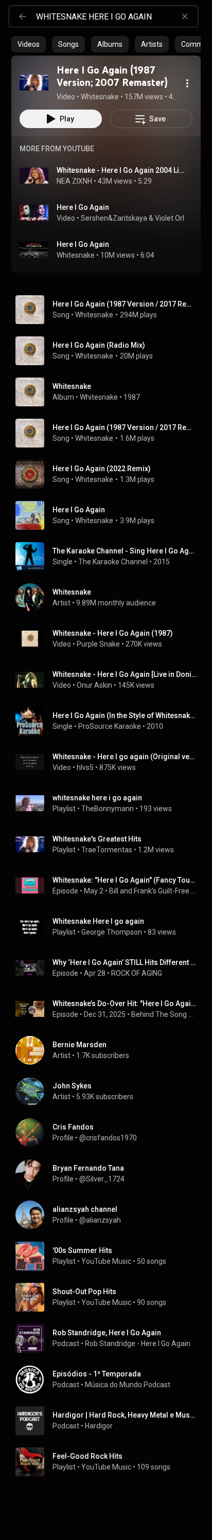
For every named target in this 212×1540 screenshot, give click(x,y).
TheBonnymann (107, 808)
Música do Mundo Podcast (127, 1385)
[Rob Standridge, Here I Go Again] (110, 1338)
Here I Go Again (83, 207)
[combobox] (117, 16)
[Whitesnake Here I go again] (110, 926)
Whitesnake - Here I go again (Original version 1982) (124, 757)
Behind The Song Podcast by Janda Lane (164, 1014)
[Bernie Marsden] (110, 1050)
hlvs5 (85, 767)
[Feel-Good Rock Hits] (110, 1461)
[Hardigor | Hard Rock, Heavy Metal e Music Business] (110, 1420)
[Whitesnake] (110, 392)
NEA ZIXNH (74, 181)
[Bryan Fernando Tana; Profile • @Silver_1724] (110, 1173)
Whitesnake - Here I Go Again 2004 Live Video (121, 170)
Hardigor (99, 1426)
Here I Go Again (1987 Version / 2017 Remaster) (124, 304)
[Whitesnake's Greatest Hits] (110, 844)
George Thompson (111, 932)
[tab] (28, 44)
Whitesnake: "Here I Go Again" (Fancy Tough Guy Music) (124, 880)
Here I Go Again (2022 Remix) (101, 468)
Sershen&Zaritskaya (114, 218)
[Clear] (184, 16)
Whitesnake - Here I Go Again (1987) (112, 633)
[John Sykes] (110, 1091)
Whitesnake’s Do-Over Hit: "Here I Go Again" (124, 1003)
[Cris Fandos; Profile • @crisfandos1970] (110, 1132)
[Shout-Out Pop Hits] (110, 1297)
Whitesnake (76, 255)
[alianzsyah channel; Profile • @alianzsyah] (110, 1214)
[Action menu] (187, 83)
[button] (34, 82)
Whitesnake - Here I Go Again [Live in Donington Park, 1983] (124, 674)
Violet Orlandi (176, 218)
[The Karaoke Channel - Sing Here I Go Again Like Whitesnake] (110, 556)
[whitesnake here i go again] (110, 803)
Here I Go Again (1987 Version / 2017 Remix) (124, 427)
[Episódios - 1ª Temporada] (110, 1379)
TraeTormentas (106, 850)
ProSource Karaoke (109, 726)
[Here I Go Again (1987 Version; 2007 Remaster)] (34, 82)
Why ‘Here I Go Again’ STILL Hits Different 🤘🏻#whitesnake (124, 962)
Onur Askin (94, 685)
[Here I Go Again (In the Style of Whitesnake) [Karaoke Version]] (110, 721)
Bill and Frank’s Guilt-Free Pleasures (153, 891)
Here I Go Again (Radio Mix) (98, 345)
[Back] (22, 16)
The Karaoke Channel (113, 562)
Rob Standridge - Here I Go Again (137, 1343)
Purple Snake (98, 644)
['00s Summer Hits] (110, 1256)
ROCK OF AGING (136, 973)
